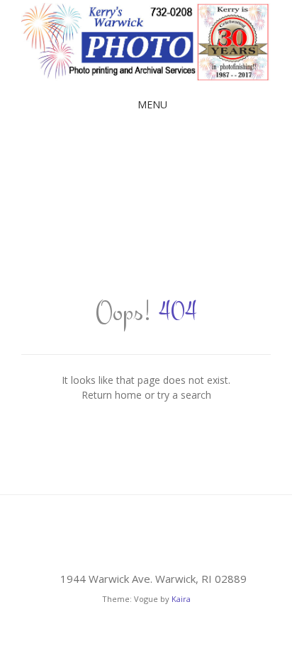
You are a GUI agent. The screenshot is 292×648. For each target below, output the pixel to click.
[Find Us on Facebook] (146, 547)
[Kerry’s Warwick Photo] (146, 42)
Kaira (181, 598)
